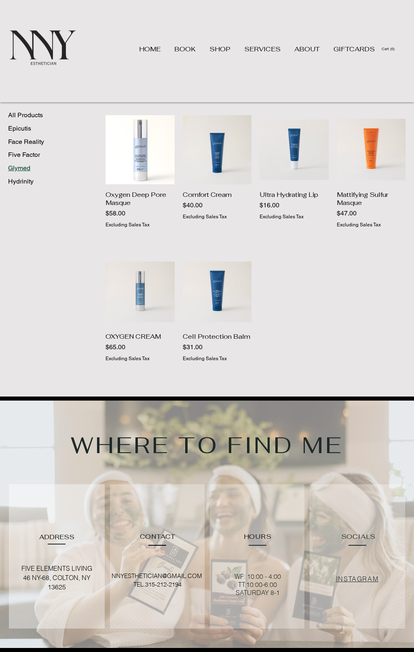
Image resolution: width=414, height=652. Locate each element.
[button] (388, 48)
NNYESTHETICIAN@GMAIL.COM (157, 576)
